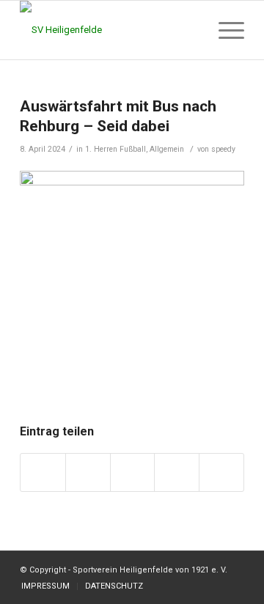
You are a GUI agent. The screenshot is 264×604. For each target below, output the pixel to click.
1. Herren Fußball (115, 149)
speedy (223, 149)
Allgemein (167, 149)
